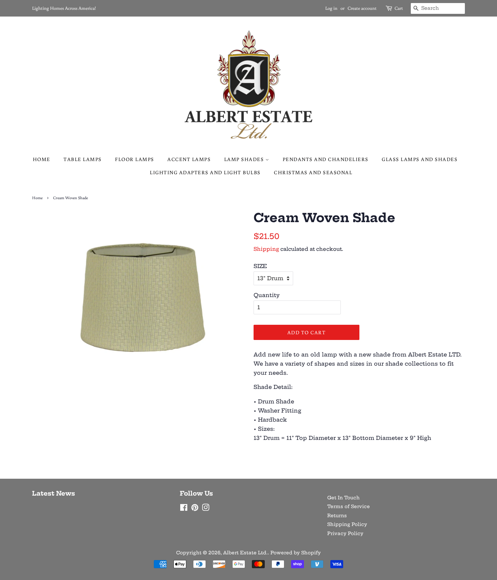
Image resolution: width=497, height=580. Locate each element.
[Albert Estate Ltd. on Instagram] (205, 509)
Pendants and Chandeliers (326, 159)
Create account (362, 8)
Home (41, 159)
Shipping (266, 249)
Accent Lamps (189, 159)
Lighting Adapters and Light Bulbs (205, 172)
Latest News (53, 493)
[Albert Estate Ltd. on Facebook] (184, 509)
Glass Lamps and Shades (419, 159)
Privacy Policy (345, 533)
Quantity (267, 295)
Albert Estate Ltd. (245, 553)
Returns (337, 516)
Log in (331, 8)
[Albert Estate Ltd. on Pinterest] (194, 509)
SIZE (260, 266)
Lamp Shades (244, 159)
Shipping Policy (347, 524)
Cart (399, 8)
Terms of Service (348, 506)
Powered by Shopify (295, 553)
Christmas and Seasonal (313, 172)
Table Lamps (83, 159)
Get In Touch (343, 498)
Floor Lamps (134, 159)
